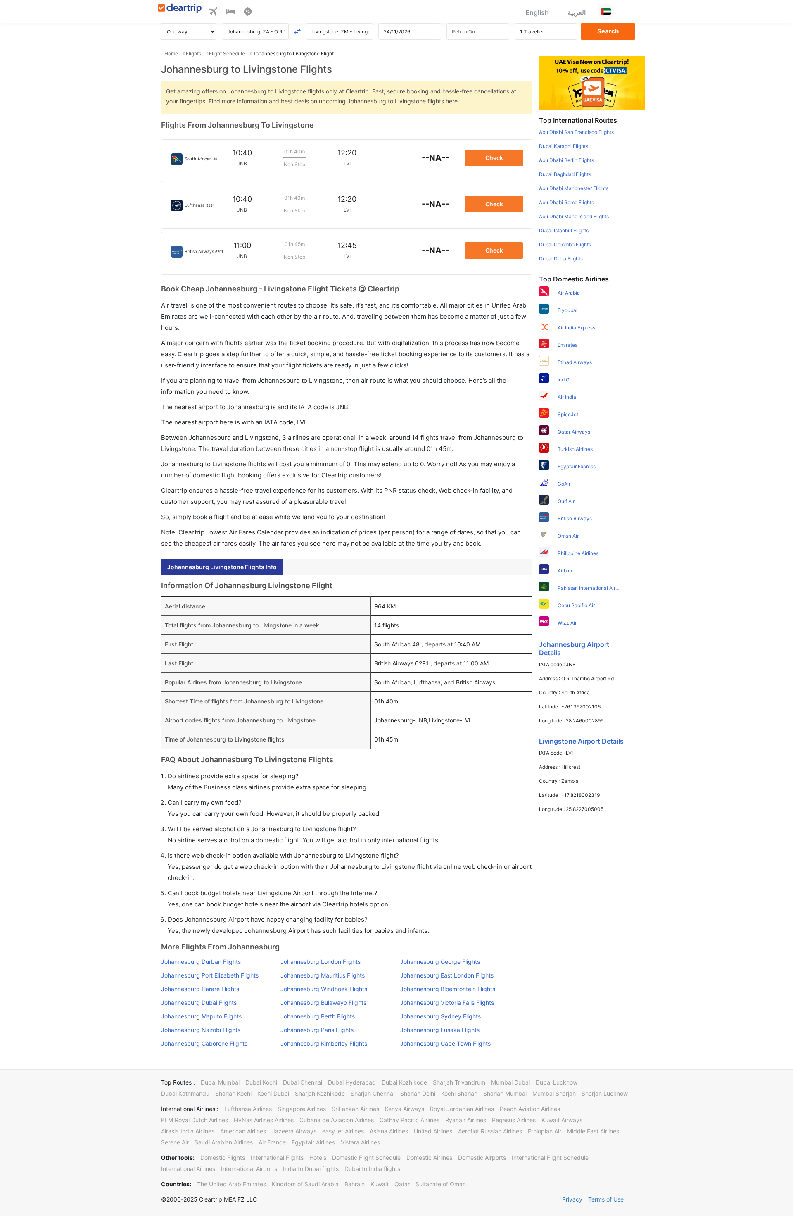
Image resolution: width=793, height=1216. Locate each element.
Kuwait (379, 1183)
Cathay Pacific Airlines (409, 1119)
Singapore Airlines (302, 1108)
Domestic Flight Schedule (366, 1157)
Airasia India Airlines (187, 1131)
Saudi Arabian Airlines (224, 1142)
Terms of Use (606, 1199)
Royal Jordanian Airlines (462, 1108)
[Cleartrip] (180, 8)
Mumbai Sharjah (554, 1093)
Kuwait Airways (561, 1119)
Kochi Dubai (273, 1093)
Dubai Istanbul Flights (564, 230)
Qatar (402, 1183)
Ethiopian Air (544, 1131)
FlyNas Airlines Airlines (264, 1119)
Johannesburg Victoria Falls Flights (447, 1002)
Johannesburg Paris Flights (317, 1029)
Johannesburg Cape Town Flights (445, 1043)
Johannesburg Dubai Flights (199, 1002)
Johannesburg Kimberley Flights (323, 1043)
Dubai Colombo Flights (565, 244)
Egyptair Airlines (313, 1142)
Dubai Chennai (302, 1082)
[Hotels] (230, 12)
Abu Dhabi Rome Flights (566, 202)
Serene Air (175, 1142)
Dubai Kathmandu (185, 1093)
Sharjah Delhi (417, 1093)
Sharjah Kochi (233, 1093)
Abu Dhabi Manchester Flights (573, 188)
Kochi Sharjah (459, 1093)
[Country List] (606, 11)
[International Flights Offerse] (248, 12)
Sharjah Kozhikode (320, 1093)
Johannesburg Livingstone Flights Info (222, 566)
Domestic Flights (222, 1157)
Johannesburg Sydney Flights (440, 1016)
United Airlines (433, 1131)
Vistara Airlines (360, 1142)
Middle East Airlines (593, 1131)
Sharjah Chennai (372, 1093)
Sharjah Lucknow (605, 1093)
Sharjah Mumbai (505, 1093)
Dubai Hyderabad (352, 1082)
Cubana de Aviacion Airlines (336, 1119)
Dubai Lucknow (556, 1082)
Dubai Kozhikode (404, 1082)
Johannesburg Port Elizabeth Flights (210, 975)
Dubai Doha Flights (561, 258)
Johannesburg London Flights (320, 961)
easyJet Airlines (343, 1131)
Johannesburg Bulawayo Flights (323, 1002)
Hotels (317, 1157)
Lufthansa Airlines (248, 1108)
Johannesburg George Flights (440, 961)
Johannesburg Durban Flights (201, 961)
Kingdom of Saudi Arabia (305, 1183)
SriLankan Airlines (355, 1108)
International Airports (249, 1168)
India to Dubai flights (311, 1168)
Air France (272, 1142)
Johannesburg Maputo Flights (201, 1016)
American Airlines (243, 1131)
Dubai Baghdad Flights (565, 174)
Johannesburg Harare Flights (200, 988)
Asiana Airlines (389, 1131)
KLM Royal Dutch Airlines (194, 1119)
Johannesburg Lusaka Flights (440, 1029)
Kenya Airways (404, 1108)
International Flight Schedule (550, 1157)
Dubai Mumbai (220, 1082)
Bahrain (354, 1183)
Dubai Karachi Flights (563, 146)
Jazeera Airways (294, 1131)
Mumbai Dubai (510, 1082)
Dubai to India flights (372, 1168)
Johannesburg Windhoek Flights (323, 988)
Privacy (572, 1199)
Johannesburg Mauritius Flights (322, 975)
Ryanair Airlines (465, 1119)
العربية (576, 12)
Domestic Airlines (429, 1157)
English (537, 12)
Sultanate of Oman (440, 1183)
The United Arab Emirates (231, 1183)
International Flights (277, 1157)
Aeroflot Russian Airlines (490, 1131)
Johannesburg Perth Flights (317, 1016)
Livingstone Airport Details (581, 741)
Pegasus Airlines (514, 1119)
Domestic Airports (482, 1157)
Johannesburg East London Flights (447, 975)
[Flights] (213, 12)
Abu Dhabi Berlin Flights (566, 160)
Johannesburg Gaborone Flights (204, 1043)
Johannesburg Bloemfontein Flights (447, 988)
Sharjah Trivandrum (459, 1082)
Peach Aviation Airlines (530, 1108)
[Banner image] (592, 82)
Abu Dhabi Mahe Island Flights (574, 216)
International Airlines (188, 1168)
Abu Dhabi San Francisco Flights (576, 132)
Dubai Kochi (261, 1082)
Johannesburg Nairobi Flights (200, 1029)
